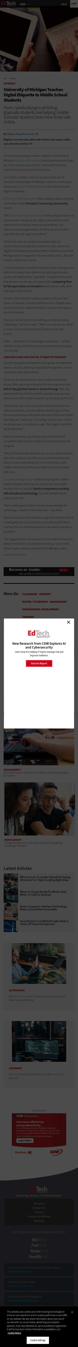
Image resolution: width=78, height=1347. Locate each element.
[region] (39, 1326)
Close (68, 622)
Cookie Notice (14, 1332)
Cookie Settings (37, 1340)
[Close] (72, 1312)
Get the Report (39, 663)
